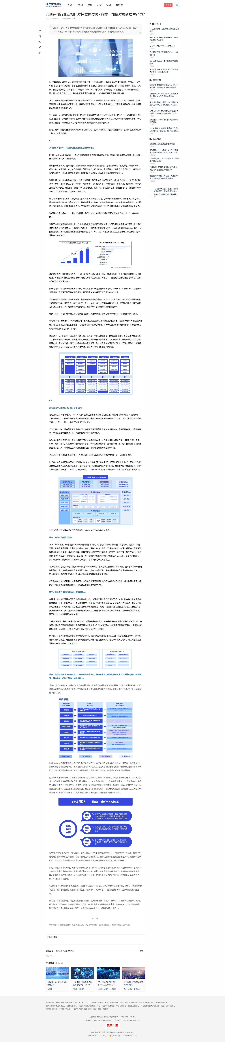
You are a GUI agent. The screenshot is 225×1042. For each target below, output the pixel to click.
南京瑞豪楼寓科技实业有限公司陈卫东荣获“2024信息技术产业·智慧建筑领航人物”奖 (164, 86)
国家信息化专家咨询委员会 (55, 1006)
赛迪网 (67, 1009)
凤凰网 (105, 1009)
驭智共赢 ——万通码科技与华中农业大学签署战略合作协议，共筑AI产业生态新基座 (164, 151)
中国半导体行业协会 (168, 1006)
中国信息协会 (121, 1006)
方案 (99, 5)
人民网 (48, 1009)
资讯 (80, 5)
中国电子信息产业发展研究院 (89, 1006)
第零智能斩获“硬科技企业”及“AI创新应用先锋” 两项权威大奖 (164, 70)
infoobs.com (115, 1032)
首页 (69, 5)
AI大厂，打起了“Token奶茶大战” (162, 46)
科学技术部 (79, 1002)
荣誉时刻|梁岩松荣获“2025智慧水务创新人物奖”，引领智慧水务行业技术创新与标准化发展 (164, 103)
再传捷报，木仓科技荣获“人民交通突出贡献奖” (164, 121)
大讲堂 (119, 5)
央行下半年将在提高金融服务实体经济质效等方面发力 (164, 38)
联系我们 (132, 1017)
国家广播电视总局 (111, 1002)
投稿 (169, 5)
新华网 (54, 1009)
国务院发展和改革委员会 (65, 1002)
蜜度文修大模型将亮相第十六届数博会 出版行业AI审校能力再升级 (164, 177)
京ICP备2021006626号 (97, 1036)
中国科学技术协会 (108, 1006)
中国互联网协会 (133, 1006)
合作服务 (100, 1017)
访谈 (108, 5)
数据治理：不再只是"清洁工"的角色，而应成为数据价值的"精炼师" (164, 168)
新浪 (90, 1009)
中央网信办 (50, 1002)
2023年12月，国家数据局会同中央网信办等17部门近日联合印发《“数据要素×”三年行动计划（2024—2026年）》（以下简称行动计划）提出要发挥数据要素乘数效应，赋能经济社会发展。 (95, 30)
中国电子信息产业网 (79, 1009)
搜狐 (95, 1009)
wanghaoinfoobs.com (103, 1020)
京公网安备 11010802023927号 (124, 1036)
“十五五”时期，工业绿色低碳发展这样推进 (164, 30)
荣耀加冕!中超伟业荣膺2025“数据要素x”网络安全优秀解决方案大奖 (164, 95)
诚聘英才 (116, 1017)
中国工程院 (133, 1002)
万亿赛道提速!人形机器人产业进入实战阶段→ (164, 53)
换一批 (60, 963)
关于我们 (92, 1017)
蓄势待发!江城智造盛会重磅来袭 (162, 144)
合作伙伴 (124, 1017)
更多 (141, 951)
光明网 (61, 1009)
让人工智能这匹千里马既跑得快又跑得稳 (164, 62)
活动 (90, 5)
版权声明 (108, 1017)
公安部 (100, 1002)
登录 (55, 937)
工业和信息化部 (91, 1002)
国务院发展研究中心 (146, 1002)
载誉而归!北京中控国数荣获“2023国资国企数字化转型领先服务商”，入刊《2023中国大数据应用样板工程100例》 (164, 112)
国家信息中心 (72, 1006)
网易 (99, 1009)
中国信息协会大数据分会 (150, 1006)
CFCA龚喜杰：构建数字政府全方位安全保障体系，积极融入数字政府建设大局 (164, 129)
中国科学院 (124, 1002)
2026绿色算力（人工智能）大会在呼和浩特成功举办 (164, 159)
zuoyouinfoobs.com (131, 1020)
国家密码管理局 (161, 1002)
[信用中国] (112, 1026)
